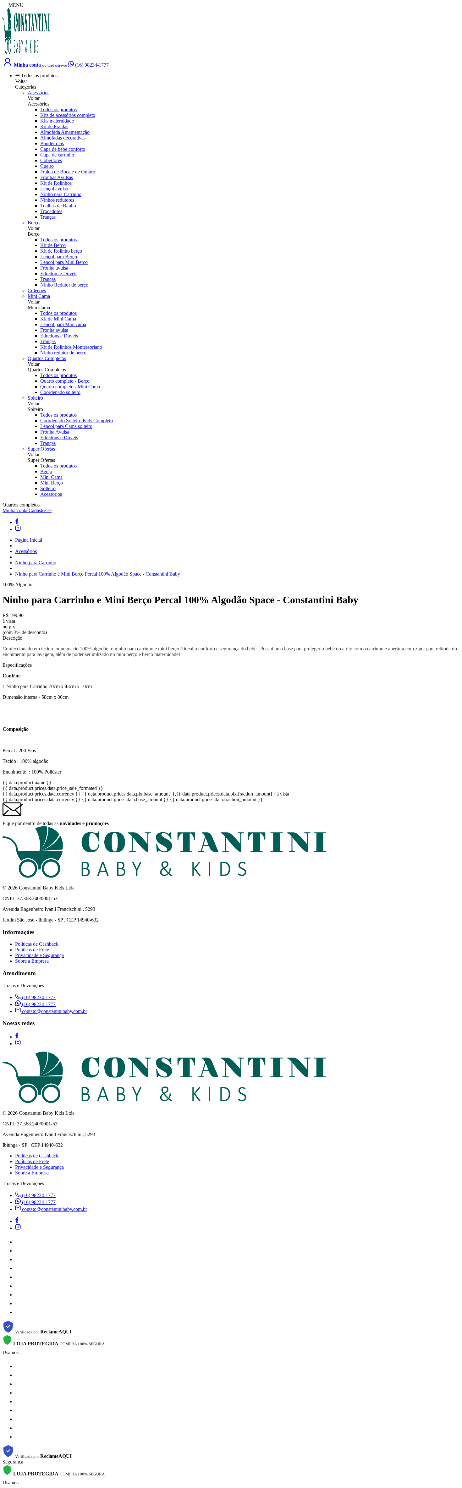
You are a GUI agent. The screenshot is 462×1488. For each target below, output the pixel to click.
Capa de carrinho (57, 154)
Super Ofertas (41, 448)
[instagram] (18, 529)
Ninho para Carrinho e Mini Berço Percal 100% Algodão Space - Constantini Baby (97, 574)
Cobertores (51, 160)
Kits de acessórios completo (67, 115)
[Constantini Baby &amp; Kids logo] (26, 53)
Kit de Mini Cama (58, 318)
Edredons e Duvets (59, 335)
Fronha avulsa (54, 268)
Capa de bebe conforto (62, 149)
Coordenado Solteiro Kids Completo (76, 420)
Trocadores (51, 211)
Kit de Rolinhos (56, 183)
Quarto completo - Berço (65, 381)
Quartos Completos (47, 358)
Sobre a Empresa (32, 961)
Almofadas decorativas (62, 137)
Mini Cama (39, 296)
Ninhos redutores (57, 200)
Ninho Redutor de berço (64, 284)
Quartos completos (21, 504)
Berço (34, 222)
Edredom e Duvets (58, 273)
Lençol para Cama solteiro (66, 426)
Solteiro (35, 398)
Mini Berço (51, 482)
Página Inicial (28, 540)
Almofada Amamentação (65, 132)
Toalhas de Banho (58, 205)
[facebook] (16, 522)
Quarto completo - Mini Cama (70, 386)
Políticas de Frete (32, 949)
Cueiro (47, 166)
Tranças (48, 217)
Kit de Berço (53, 245)
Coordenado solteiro (60, 392)
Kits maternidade (57, 120)
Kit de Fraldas (54, 126)
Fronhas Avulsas (56, 177)
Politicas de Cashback (36, 944)
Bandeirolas (52, 143)
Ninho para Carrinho (60, 194)
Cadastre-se (40, 510)
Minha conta (16, 510)
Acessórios (38, 92)
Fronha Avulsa (54, 432)
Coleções (37, 290)
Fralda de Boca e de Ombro (67, 171)
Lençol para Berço (58, 256)
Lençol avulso (54, 188)
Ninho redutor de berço (63, 352)
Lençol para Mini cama (63, 324)
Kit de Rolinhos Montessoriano (71, 347)
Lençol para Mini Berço (64, 262)
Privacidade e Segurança (39, 955)
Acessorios (51, 494)
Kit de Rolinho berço (61, 251)
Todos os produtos (58, 109)
